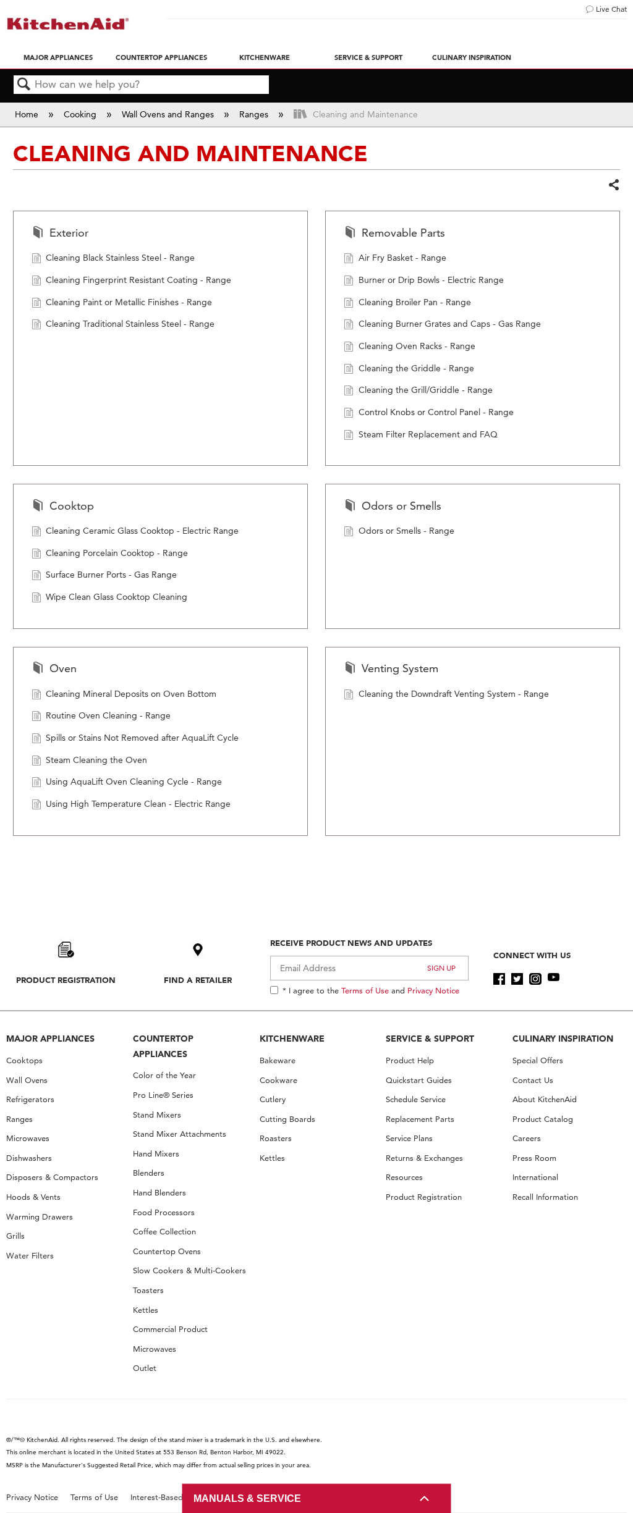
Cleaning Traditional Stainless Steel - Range (130, 323)
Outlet (144, 1368)
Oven (63, 668)
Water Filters (30, 1255)
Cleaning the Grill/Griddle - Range (426, 389)
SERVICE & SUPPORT (430, 1038)
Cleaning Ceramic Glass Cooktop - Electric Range (142, 530)
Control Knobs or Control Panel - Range (436, 412)
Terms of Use (365, 990)
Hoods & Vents (33, 1197)
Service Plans (409, 1138)
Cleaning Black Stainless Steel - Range (120, 257)
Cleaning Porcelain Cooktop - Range (117, 552)
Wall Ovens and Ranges (169, 114)
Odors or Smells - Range (406, 530)
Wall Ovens (27, 1080)
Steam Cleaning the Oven (96, 759)
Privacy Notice (433, 990)
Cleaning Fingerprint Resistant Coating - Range (138, 279)
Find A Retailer (198, 980)
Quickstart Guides (419, 1080)
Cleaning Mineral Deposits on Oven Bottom (131, 693)
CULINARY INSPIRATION (562, 1038)
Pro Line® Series (163, 1095)
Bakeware (277, 1060)
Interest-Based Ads (165, 1497)
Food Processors (164, 1212)
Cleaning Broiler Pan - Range (415, 302)
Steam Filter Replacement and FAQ (428, 434)
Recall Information (545, 1197)
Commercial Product (170, 1329)
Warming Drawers (39, 1216)
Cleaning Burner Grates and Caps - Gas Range (450, 323)
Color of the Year (164, 1075)
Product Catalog (542, 1119)
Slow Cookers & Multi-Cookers (189, 1270)
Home (28, 114)
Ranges (255, 114)
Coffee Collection (164, 1231)
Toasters (148, 1290)
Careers (526, 1138)
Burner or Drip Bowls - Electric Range (431, 279)
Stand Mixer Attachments (179, 1134)
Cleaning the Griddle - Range (416, 368)
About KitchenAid (544, 1099)
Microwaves (27, 1138)
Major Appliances (58, 57)
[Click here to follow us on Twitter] (517, 979)
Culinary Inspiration (471, 57)
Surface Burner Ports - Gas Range (111, 574)
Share (613, 185)
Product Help (410, 1060)
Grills (15, 1236)
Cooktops (24, 1060)
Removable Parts (403, 232)
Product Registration (66, 980)
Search (24, 85)
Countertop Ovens (167, 1251)
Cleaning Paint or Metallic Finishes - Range (129, 302)
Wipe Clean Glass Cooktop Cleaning (116, 596)
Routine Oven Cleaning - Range (108, 715)
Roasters (276, 1138)
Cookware (278, 1080)
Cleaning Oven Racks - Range (417, 346)
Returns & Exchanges (424, 1158)
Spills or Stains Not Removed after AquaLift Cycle (142, 737)
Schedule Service (416, 1099)
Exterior (68, 232)
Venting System (400, 668)
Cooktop (71, 506)
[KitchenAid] (68, 23)
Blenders (148, 1173)
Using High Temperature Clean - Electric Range (138, 803)
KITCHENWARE (292, 1038)
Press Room (534, 1158)
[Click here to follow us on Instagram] (535, 979)
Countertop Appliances (161, 57)
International (535, 1177)
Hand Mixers (156, 1153)
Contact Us (532, 1080)
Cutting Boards (287, 1119)
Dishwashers (29, 1158)
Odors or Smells (401, 506)
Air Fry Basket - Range (402, 257)
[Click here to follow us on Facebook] (499, 979)
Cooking (81, 114)
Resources (404, 1177)
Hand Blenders (159, 1192)
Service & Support (368, 57)
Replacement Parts (420, 1119)
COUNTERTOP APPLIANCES (163, 1046)
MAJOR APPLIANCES (50, 1038)
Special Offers (537, 1060)
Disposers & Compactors (52, 1177)
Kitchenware (264, 57)
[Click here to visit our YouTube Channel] (553, 979)
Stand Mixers (157, 1114)
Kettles (145, 1310)
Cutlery (273, 1099)
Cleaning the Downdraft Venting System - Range (454, 693)
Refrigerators (30, 1099)
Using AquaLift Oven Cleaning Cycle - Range (134, 781)
